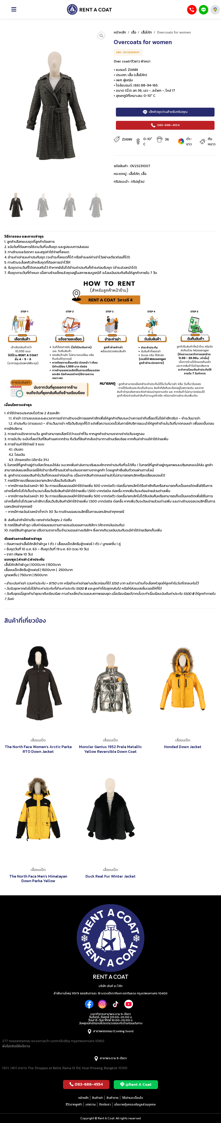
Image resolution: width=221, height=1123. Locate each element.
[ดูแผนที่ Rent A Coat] (215, 9)
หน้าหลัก (120, 32)
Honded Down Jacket (182, 747)
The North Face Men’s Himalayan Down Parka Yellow (38, 878)
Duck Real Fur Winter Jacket (110, 876)
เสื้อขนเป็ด (38, 740)
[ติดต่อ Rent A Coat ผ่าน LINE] (203, 9)
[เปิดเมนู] (22, 9)
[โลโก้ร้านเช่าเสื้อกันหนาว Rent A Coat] (89, 9)
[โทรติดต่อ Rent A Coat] (192, 9)
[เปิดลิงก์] (101, 35)
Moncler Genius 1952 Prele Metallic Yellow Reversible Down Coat (110, 749)
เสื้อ (133, 32)
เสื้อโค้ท (146, 32)
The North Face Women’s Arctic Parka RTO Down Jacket (38, 749)
